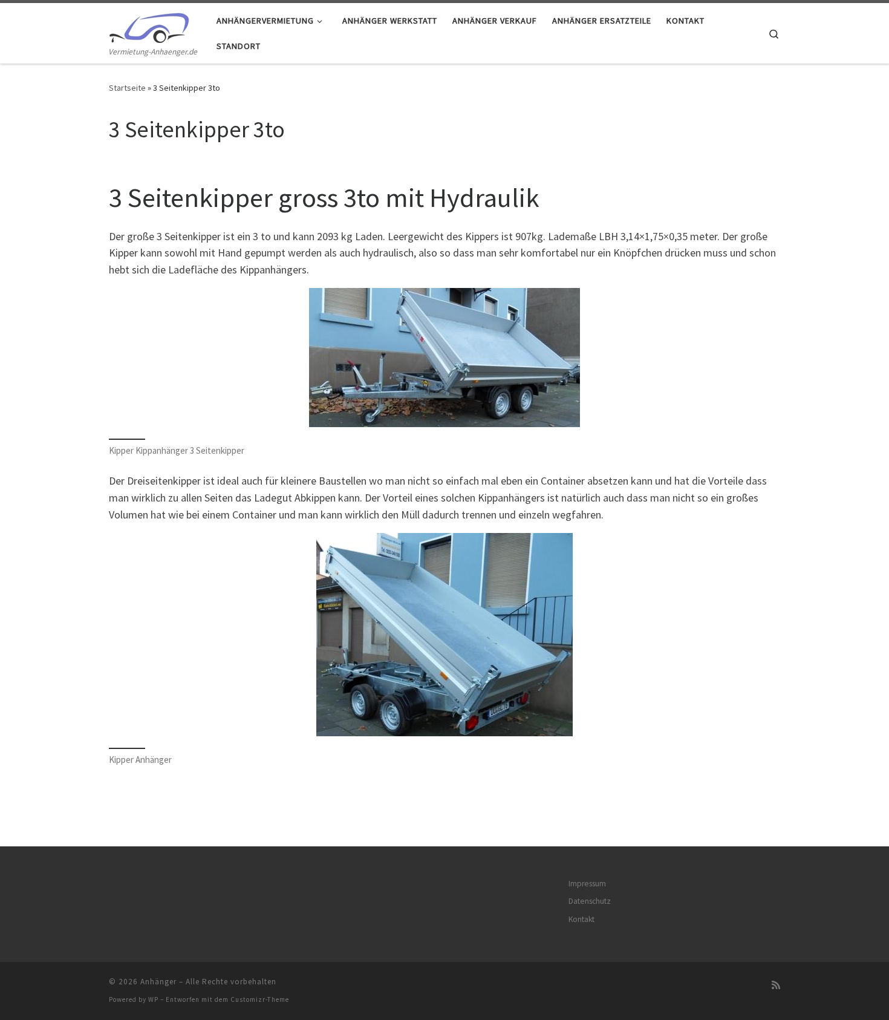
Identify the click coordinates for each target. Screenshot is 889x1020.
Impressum (587, 883)
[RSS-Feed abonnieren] (776, 985)
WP (153, 999)
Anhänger (158, 981)
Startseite (127, 87)
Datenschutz (589, 901)
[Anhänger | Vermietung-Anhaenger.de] (149, 25)
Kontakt (581, 919)
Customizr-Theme (259, 999)
